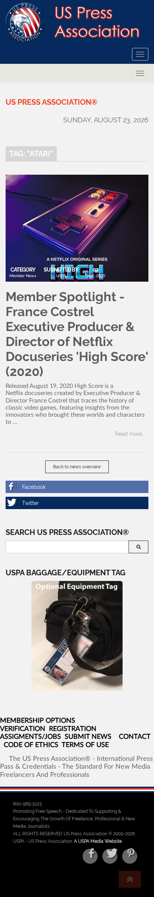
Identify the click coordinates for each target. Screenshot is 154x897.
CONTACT (134, 737)
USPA (61, 276)
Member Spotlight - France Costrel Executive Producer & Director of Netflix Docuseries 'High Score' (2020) (77, 334)
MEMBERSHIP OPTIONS (37, 720)
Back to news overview (77, 466)
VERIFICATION (22, 729)
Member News (22, 276)
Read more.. (129, 434)
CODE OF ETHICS (31, 745)
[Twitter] (77, 503)
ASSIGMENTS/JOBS (30, 737)
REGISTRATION (72, 729)
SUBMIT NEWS (88, 737)
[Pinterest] (129, 856)
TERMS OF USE (85, 745)
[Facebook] (77, 487)
